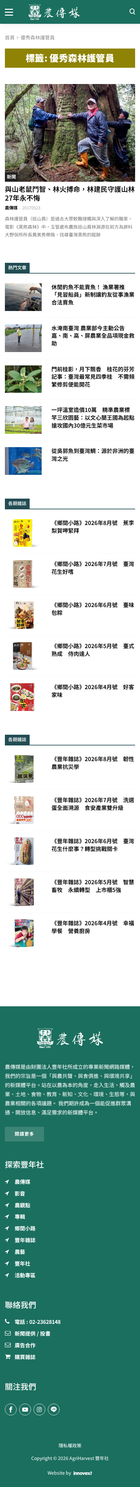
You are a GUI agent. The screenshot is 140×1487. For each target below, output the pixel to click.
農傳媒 (11, 208)
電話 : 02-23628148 (38, 1322)
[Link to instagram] (39, 1409)
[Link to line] (54, 1409)
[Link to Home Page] (70, 12)
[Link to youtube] (25, 1409)
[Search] (132, 12)
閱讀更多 (24, 1133)
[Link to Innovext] (83, 1473)
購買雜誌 (25, 1357)
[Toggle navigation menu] (12, 12)
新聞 (11, 176)
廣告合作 (25, 1345)
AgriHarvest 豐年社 (89, 1458)
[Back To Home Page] (70, 1038)
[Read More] (70, 133)
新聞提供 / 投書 (32, 1333)
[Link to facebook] (11, 1409)
